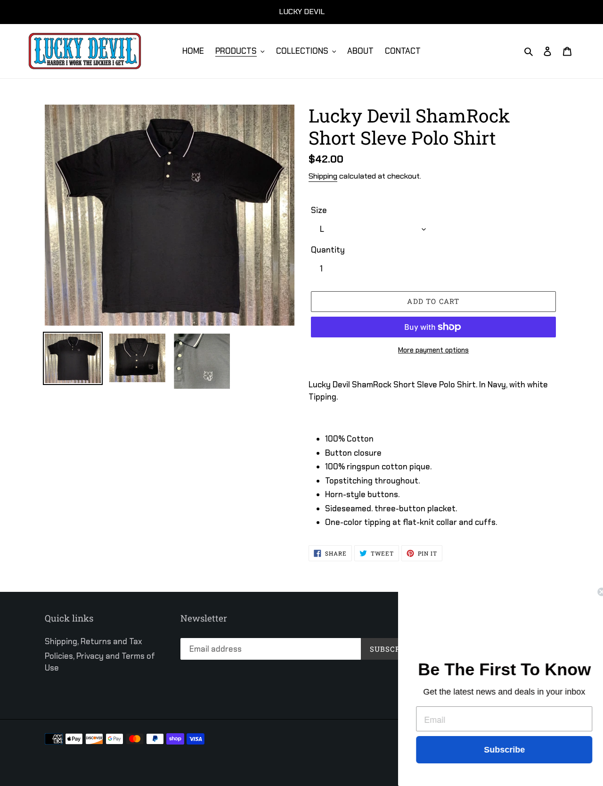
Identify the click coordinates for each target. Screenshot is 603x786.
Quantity (328, 250)
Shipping (323, 176)
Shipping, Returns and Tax (93, 641)
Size (319, 210)
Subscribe (497, 749)
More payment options (433, 350)
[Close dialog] (594, 592)
